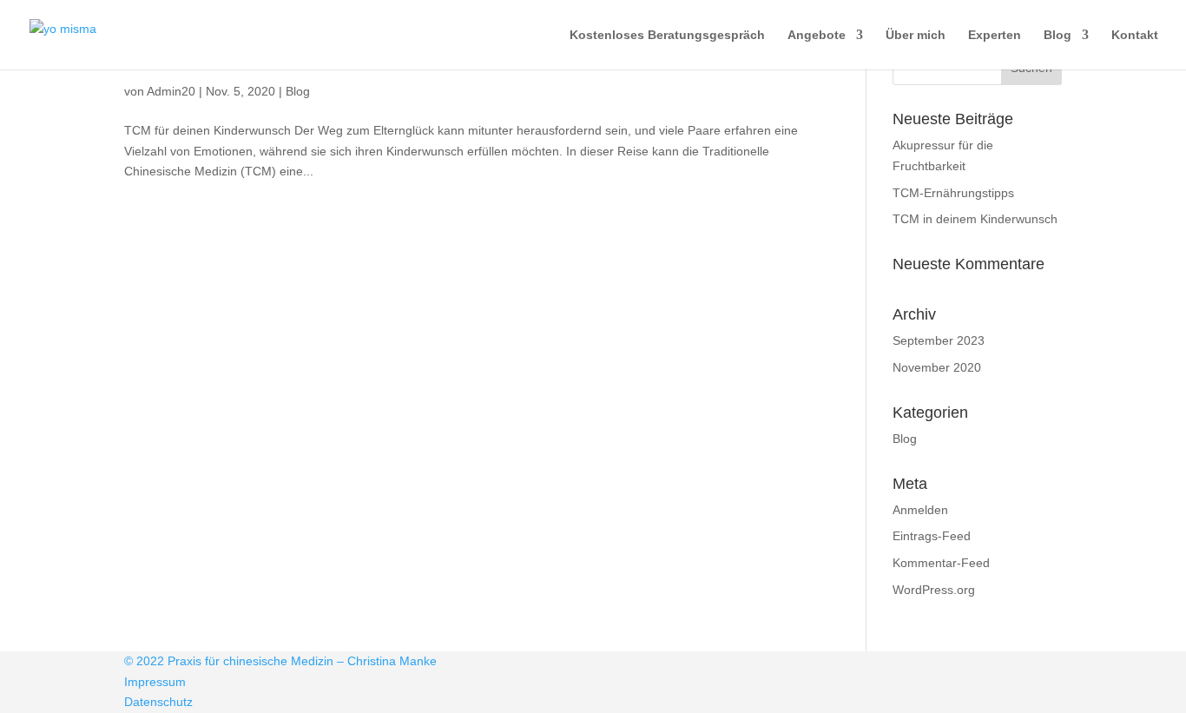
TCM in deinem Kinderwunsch (975, 219)
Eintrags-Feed (932, 536)
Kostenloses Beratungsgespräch (667, 35)
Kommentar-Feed (941, 563)
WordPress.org (934, 590)
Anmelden (920, 510)
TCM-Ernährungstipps (953, 193)
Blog (1057, 35)
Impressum (155, 682)
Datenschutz (158, 702)
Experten (994, 35)
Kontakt (1134, 35)
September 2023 (939, 340)
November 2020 (937, 367)
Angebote (816, 35)
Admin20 (171, 91)
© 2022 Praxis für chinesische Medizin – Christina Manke (280, 661)
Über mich (916, 35)
